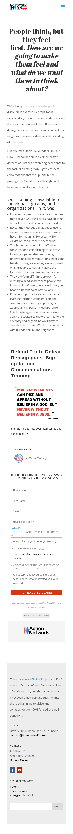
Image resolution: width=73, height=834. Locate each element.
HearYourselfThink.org (35, 458)
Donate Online (19, 760)
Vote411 (15, 787)
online (18, 558)
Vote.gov (15, 795)
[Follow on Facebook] (12, 770)
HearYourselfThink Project (33, 679)
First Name (19, 489)
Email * (16, 509)
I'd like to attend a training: (27, 549)
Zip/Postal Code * (22, 520)
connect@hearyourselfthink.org (30, 735)
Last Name (18, 499)
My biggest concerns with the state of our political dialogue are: (35, 567)
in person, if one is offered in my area (35, 554)
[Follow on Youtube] (19, 770)
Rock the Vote (19, 791)
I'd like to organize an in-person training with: (36, 534)
